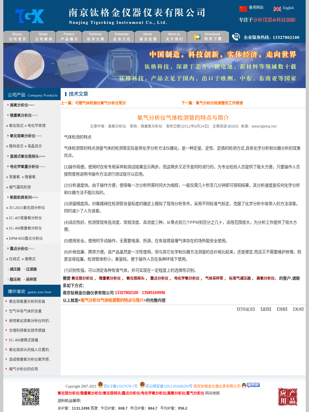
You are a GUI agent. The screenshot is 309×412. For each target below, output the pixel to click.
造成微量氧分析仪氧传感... (30, 359)
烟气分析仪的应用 (23, 369)
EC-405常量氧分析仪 (25, 218)
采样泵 (31, 279)
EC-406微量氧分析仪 (25, 228)
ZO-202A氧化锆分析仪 (27, 208)
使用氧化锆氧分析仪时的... (30, 321)
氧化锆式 (16, 126)
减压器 (15, 269)
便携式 (30, 259)
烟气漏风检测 (20, 187)
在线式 (14, 259)
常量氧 (14, 177)
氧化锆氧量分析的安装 (26, 301)
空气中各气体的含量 (25, 311)
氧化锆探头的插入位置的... (30, 350)
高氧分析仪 (19, 105)
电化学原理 (36, 126)
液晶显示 (34, 146)
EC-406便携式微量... (24, 340)
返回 (265, 309)
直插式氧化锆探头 (24, 156)
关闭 (298, 309)
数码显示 (16, 146)
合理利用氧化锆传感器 (26, 330)
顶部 (282, 309)
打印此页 (246, 309)
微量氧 (30, 177)
